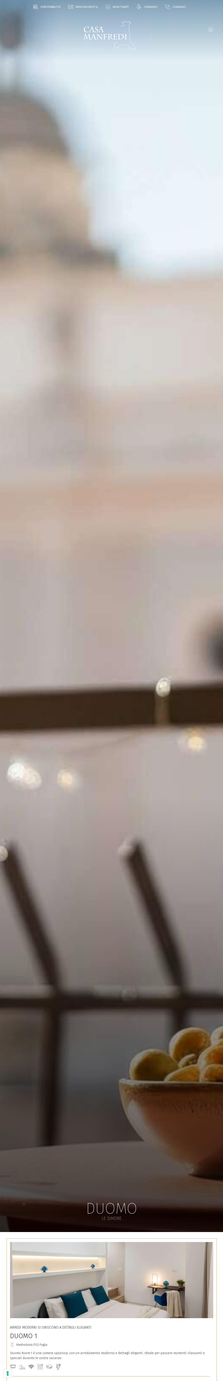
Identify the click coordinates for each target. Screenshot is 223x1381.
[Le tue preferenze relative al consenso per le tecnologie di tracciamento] (7, 1373)
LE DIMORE (112, 1218)
